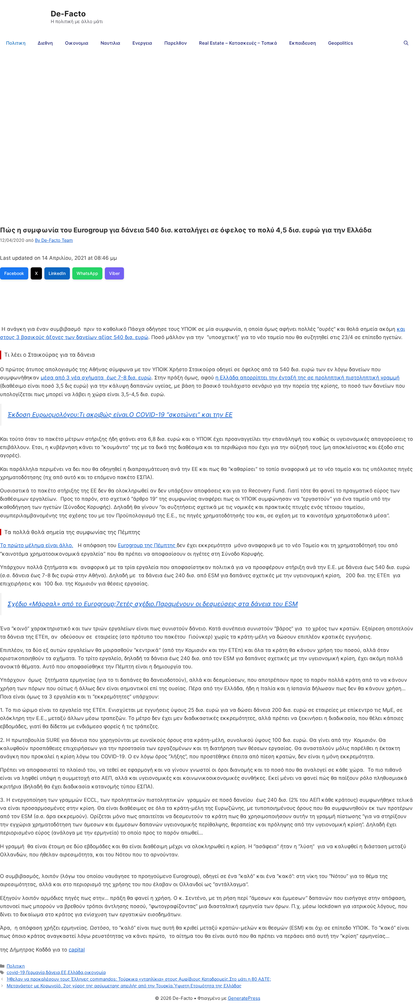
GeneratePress (244, 998)
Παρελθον (175, 43)
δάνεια (53, 972)
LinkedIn (57, 273)
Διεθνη (45, 43)
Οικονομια (76, 43)
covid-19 (16, 972)
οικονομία (95, 972)
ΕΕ (64, 972)
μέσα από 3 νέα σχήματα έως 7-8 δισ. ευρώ (96, 378)
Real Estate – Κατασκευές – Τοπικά (238, 43)
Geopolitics (340, 43)
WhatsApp (87, 273)
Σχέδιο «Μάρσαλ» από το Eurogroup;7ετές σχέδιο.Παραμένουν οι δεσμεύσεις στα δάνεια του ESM (153, 604)
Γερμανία (35, 972)
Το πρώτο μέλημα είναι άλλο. (36, 545)
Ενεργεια (142, 43)
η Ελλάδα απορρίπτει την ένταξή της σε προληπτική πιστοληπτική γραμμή (307, 378)
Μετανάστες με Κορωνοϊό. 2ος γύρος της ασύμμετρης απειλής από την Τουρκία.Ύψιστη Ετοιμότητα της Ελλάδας (124, 985)
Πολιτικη (16, 43)
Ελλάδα (75, 972)
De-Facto (68, 13)
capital (77, 950)
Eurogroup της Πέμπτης (147, 545)
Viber (114, 273)
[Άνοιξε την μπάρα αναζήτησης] (406, 43)
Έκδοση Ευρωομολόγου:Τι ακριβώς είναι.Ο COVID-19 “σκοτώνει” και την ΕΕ (120, 414)
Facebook (14, 273)
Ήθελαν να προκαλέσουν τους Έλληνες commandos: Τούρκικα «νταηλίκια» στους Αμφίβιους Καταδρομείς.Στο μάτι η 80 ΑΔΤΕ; (139, 979)
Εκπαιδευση (302, 43)
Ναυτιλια (110, 43)
